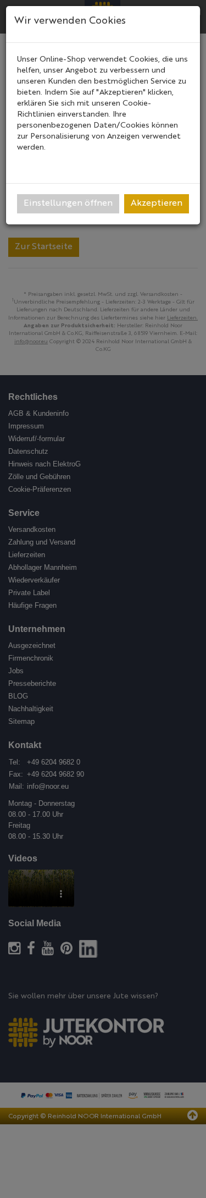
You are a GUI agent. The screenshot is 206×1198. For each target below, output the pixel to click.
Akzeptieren (156, 203)
